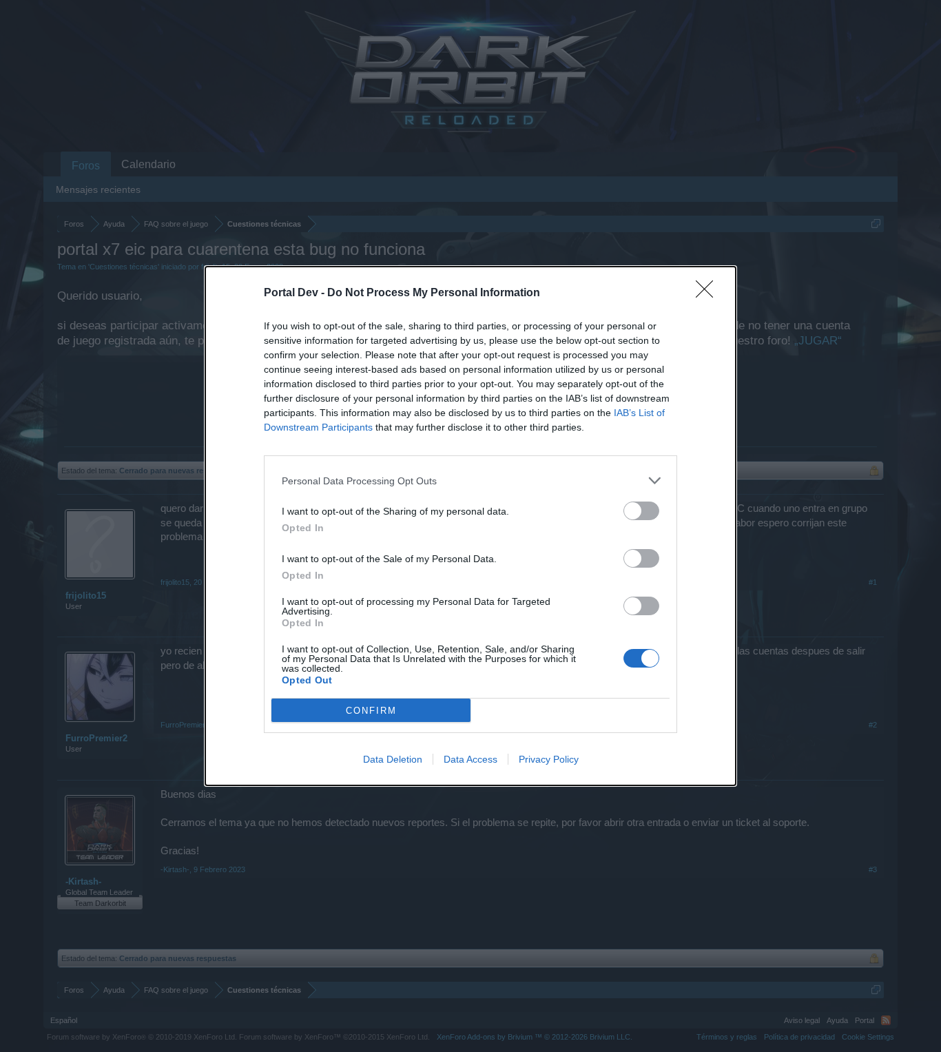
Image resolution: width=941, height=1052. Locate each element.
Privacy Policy (549, 759)
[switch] (641, 511)
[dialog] (470, 526)
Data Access (470, 759)
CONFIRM (371, 710)
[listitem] (470, 480)
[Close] (709, 293)
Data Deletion (392, 759)
